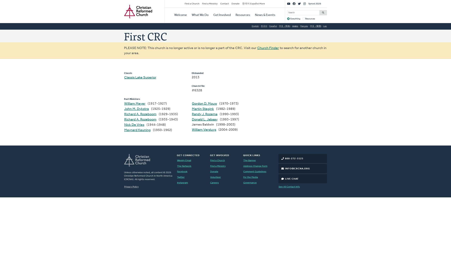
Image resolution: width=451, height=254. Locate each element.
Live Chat (292, 179)
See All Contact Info (289, 187)
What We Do (200, 15)
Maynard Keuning (137, 130)
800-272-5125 (294, 158)
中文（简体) (284, 26)
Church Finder (268, 48)
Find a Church (192, 3)
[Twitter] (299, 4)
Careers (214, 183)
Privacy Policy (131, 187)
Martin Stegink (203, 109)
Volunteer (215, 177)
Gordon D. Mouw (204, 103)
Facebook (182, 171)
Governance (250, 183)
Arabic (295, 26)
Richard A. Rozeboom (140, 114)
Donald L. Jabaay (205, 119)
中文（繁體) (315, 26)
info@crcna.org (297, 168)
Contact (224, 3)
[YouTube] (288, 4)
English (255, 26)
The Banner (249, 160)
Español (273, 26)
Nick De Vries (134, 125)
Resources (243, 15)
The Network (184, 166)
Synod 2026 (314, 3)
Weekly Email (184, 160)
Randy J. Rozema (204, 114)
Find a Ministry (210, 3)
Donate (235, 3)
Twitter (181, 177)
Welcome (180, 15)
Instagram (182, 183)
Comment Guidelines (254, 171)
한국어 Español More (253, 3)
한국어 (264, 26)
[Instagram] (304, 4)
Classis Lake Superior (140, 77)
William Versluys (204, 130)
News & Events (265, 15)
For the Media (250, 177)
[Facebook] (294, 4)
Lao (325, 26)
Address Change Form (255, 166)
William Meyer (134, 103)
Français (304, 26)
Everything (295, 19)
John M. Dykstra (136, 109)
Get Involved (222, 15)
